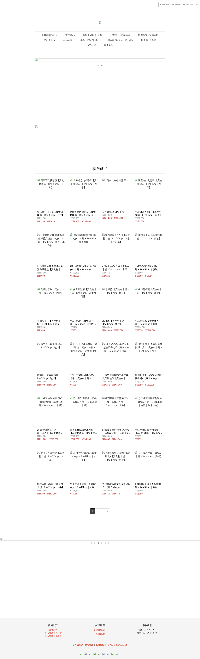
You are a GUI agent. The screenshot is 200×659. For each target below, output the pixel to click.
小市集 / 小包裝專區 (120, 35)
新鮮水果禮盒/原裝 (92, 35)
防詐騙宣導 (78, 645)
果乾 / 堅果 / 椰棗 (89, 40)
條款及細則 (101, 645)
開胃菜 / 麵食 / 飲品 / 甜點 (120, 40)
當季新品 (70, 35)
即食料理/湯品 (148, 40)
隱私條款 (89, 645)
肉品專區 (67, 40)
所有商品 (91, 45)
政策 (103, 634)
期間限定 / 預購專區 (148, 35)
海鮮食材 (49, 40)
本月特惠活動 (48, 35)
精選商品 (108, 45)
